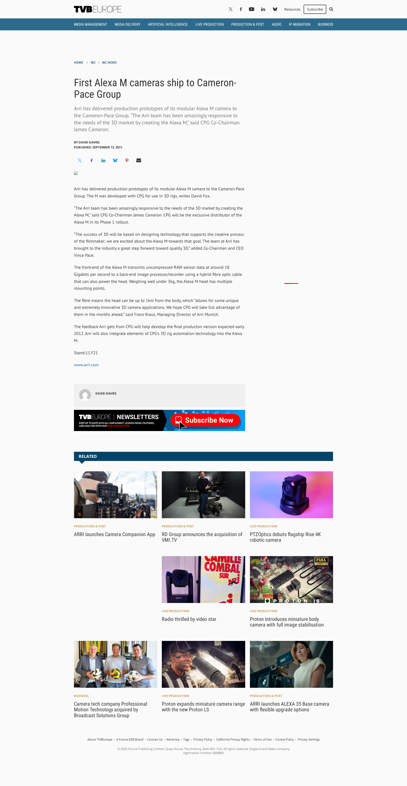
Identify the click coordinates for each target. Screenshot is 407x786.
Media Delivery (127, 24)
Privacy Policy (202, 739)
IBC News (109, 62)
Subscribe (315, 9)
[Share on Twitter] (80, 160)
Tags (186, 739)
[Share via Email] (139, 160)
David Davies (89, 142)
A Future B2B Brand (129, 739)
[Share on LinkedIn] (103, 160)
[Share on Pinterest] (127, 160)
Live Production (209, 24)
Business (325, 24)
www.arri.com (86, 364)
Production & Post (247, 24)
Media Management (90, 24)
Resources (292, 9)
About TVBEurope (99, 739)
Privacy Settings (309, 739)
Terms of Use (262, 739)
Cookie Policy (284, 739)
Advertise (172, 739)
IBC (93, 62)
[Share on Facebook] (92, 160)
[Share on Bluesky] (115, 160)
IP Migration (299, 24)
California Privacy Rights (233, 739)
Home (78, 62)
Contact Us (155, 739)
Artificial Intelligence (168, 24)
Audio (276, 24)
